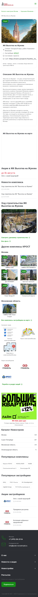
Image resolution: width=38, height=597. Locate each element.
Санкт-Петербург (7, 440)
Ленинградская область (9, 450)
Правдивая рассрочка (20, 509)
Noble (30, 463)
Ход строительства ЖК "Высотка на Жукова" (16, 186)
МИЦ (4, 482)
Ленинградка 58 (25, 468)
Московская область (8, 445)
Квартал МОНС (7, 463)
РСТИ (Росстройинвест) (22, 487)
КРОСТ (16, 53)
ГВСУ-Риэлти (14, 482)
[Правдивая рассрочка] (6, 511)
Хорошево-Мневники (27, 11)
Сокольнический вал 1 (9, 468)
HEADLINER (20, 463)
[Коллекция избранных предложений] (6, 522)
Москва (3, 435)
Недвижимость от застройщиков (26, 594)
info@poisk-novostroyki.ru (18, 546)
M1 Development (27, 482)
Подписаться (8, 584)
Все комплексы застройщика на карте (15, 320)
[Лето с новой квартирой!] (6, 501)
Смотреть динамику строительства (14, 237)
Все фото (4, 241)
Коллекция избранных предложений (20, 521)
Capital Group (7, 487)
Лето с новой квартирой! (21, 499)
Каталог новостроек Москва (9, 11)
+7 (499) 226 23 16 (16, 539)
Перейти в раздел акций (11, 384)
